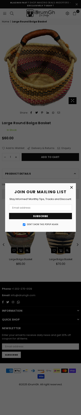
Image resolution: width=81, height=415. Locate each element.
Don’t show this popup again (42, 224)
